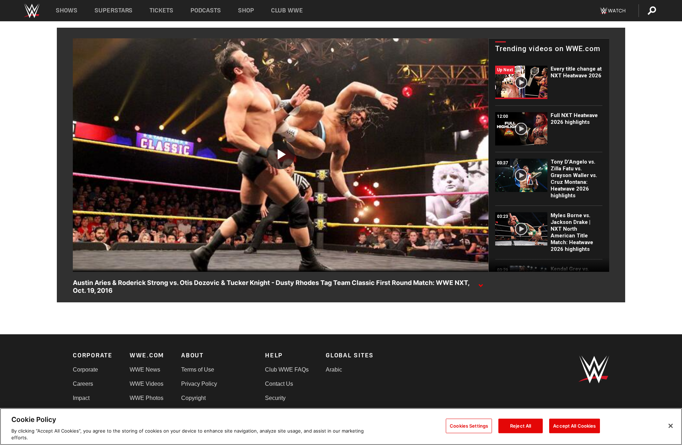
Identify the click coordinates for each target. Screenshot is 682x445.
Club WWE (287, 10)
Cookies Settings (469, 426)
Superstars (113, 10)
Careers (83, 384)
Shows (66, 10)
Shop (246, 10)
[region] (341, 426)
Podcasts (205, 10)
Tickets (161, 10)
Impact (81, 398)
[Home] (31, 11)
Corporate (85, 370)
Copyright (193, 398)
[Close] (670, 426)
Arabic (334, 370)
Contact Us (279, 384)
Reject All (520, 426)
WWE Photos (146, 398)
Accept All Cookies (574, 426)
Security (275, 398)
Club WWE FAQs (287, 370)
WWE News (145, 370)
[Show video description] (480, 283)
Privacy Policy (199, 384)
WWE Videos (146, 384)
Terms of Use (197, 370)
